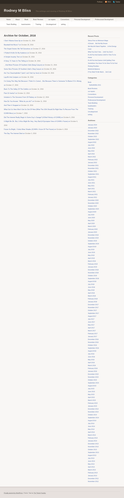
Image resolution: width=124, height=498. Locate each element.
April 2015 (91, 397)
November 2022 (93, 133)
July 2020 (91, 215)
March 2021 (92, 191)
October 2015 (92, 380)
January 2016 (92, 371)
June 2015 (91, 391)
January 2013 (92, 476)
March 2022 (92, 157)
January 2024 (92, 125)
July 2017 (91, 319)
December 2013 (93, 444)
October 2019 (92, 241)
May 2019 (91, 255)
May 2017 (91, 325)
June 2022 (91, 148)
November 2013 (93, 447)
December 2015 (93, 374)
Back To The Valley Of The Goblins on (17, 89)
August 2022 (92, 142)
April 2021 (91, 189)
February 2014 (93, 438)
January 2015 (92, 406)
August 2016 (92, 351)
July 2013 (91, 458)
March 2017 (92, 331)
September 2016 (93, 348)
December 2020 (93, 200)
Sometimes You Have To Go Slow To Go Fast (102, 63)
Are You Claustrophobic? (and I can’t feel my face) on (22, 73)
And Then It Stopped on (12, 105)
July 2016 (91, 354)
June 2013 (91, 461)
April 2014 (91, 432)
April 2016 (91, 362)
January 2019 (92, 267)
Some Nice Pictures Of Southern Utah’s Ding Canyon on (23, 69)
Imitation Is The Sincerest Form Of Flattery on (20, 97)
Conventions (65, 19)
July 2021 (91, 180)
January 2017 (92, 336)
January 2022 (92, 162)
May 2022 (91, 151)
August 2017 (92, 316)
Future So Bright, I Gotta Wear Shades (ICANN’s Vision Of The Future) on (30, 129)
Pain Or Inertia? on (10, 93)
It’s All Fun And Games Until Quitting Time (101, 60)
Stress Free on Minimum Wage (98, 40)
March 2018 (92, 296)
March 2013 (92, 470)
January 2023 (92, 128)
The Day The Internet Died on (14, 133)
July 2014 (91, 423)
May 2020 (91, 220)
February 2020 (93, 229)
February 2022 (93, 160)
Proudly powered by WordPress (13, 493)
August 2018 (92, 281)
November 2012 (93, 481)
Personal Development (82, 19)
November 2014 (93, 412)
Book (26, 19)
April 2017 (91, 328)
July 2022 (91, 145)
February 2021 (93, 194)
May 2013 (91, 464)
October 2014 (92, 415)
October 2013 (92, 449)
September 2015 (93, 383)
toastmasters (26, 24)
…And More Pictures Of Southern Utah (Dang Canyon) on (24, 65)
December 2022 (93, 131)
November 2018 (93, 273)
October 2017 (92, 310)
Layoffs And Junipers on (12, 77)
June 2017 (91, 322)
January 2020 (92, 232)
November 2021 (93, 168)
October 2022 (92, 136)
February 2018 (93, 299)
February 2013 (93, 473)
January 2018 (92, 302)
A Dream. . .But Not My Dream (97, 43)
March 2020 (92, 226)
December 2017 (93, 304)
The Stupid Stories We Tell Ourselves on (18, 49)
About (18, 19)
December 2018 (93, 270)
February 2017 (93, 333)
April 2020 (91, 223)
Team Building (11, 24)
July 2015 (91, 389)
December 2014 (93, 409)
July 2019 (91, 249)
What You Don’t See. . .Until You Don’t (100, 52)
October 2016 (92, 345)
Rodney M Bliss (17, 10)
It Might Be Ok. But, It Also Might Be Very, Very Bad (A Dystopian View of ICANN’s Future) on (37, 121)
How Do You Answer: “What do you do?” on (19, 101)
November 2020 (93, 203)
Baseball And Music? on (12, 45)
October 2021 (92, 171)
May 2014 (91, 429)
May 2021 (91, 186)
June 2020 (91, 218)
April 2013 (91, 467)
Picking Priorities (93, 66)
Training (38, 24)
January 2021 (92, 197)
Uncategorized (51, 24)
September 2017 (93, 313)
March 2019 (92, 261)
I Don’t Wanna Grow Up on (13, 41)
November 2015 (93, 377)
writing (63, 24)
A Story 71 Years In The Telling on (16, 61)
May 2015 (91, 394)
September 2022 (93, 139)
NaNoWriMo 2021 (95, 85)
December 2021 (93, 165)
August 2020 (92, 212)
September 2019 (93, 244)
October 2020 (92, 206)
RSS (109, 2)
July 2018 (91, 284)
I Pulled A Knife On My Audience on (16, 53)
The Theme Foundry (40, 493)
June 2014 (91, 426)
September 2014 (93, 418)
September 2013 (93, 452)
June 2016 (91, 357)
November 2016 (93, 342)
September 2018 (93, 278)
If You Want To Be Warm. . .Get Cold (99, 72)
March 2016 (92, 365)
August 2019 (92, 246)
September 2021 (93, 174)
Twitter (118, 2)
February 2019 (93, 264)
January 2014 (92, 441)
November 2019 (93, 238)
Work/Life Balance (94, 69)
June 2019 (91, 252)
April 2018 (91, 293)
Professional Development (104, 19)
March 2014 (92, 435)
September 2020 (93, 209)
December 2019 (93, 235)
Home (8, 19)
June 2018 (91, 287)
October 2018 (92, 275)
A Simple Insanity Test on (13, 57)
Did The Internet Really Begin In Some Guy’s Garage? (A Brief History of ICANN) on (33, 117)
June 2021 (91, 183)
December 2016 (93, 339)
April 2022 (91, 154)
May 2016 (91, 360)
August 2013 (92, 455)
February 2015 (93, 403)
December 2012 (93, 478)
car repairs (52, 19)
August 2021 (92, 177)
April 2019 (91, 258)
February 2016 (93, 368)
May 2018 (91, 290)
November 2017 (93, 307)
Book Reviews (38, 19)
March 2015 (92, 400)
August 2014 (92, 420)
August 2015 (92, 386)
